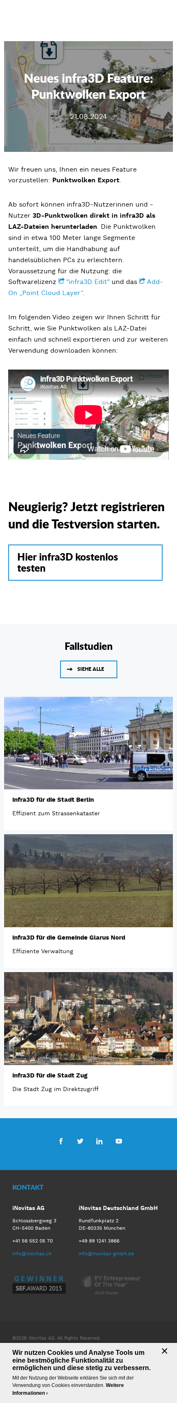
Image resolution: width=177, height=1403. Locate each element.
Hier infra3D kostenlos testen (67, 562)
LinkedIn (99, 1140)
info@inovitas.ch (31, 1253)
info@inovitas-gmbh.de (106, 1253)
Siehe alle (90, 669)
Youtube (118, 1140)
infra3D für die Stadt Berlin (53, 799)
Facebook (60, 1140)
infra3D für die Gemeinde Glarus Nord (68, 937)
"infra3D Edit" (87, 282)
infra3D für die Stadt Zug (49, 1075)
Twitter (80, 1140)
